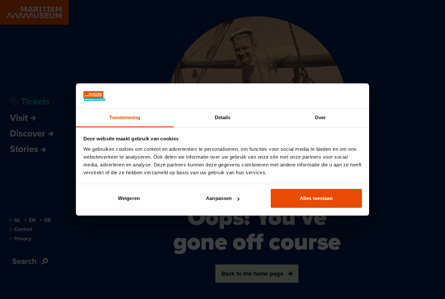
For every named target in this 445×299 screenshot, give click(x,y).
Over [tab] (320, 117)
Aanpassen (219, 198)
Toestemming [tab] (124, 117)
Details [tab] (223, 117)
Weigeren (129, 198)
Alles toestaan (316, 198)
